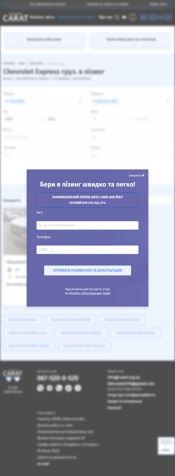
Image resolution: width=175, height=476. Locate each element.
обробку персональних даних (90, 293)
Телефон (43, 237)
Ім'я (39, 212)
